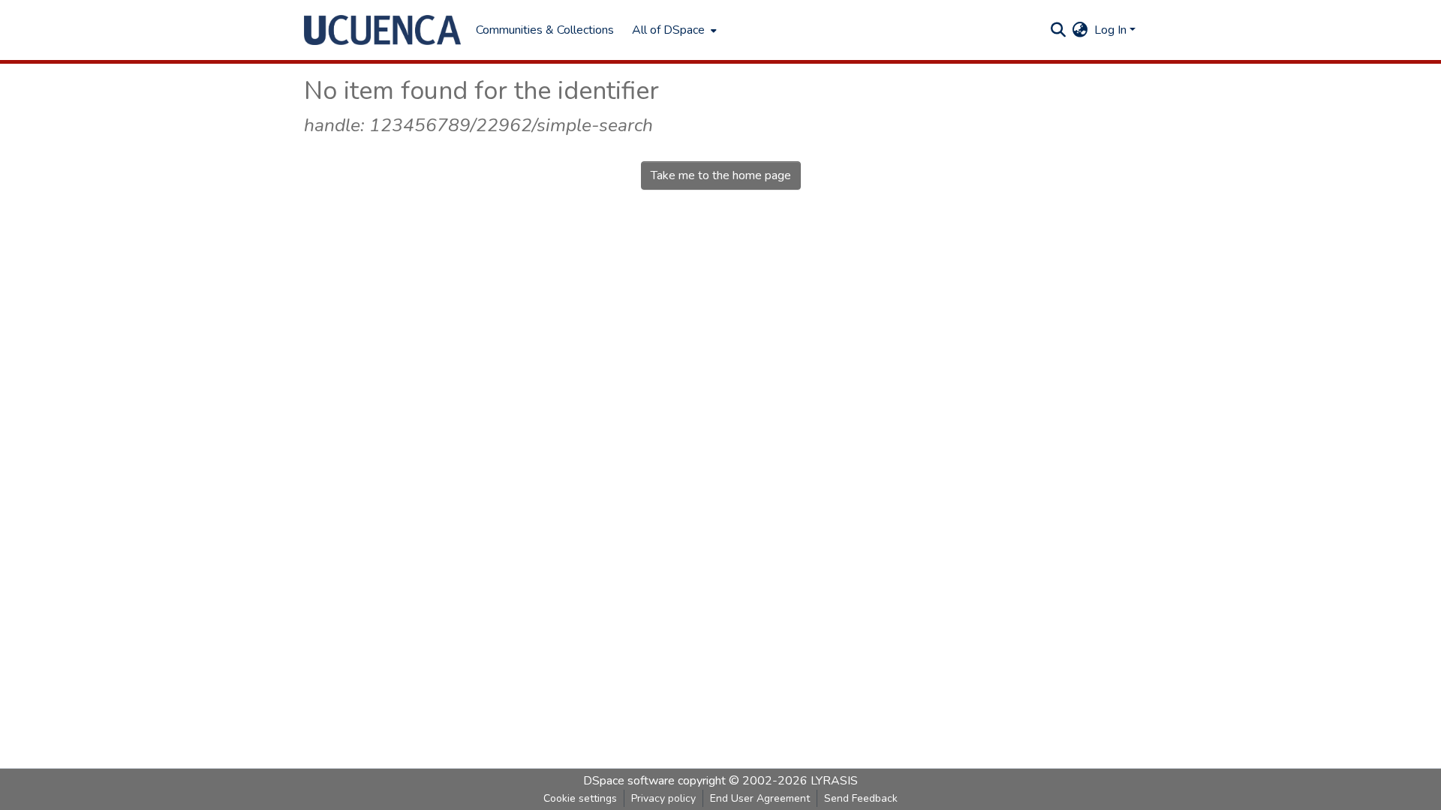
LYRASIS (834, 780)
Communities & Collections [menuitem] (545, 30)
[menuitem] (673, 30)
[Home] (382, 30)
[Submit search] (1058, 30)
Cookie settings (580, 798)
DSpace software (629, 780)
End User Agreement (760, 798)
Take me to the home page (721, 175)
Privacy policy (663, 798)
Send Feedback (861, 798)
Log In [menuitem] (1110, 30)
